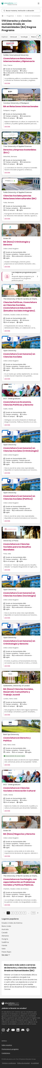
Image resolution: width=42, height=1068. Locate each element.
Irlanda (4, 945)
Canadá (4, 932)
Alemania (5, 936)
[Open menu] (38, 3)
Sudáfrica (5, 942)
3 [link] (16, 913)
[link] (37, 913)
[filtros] (38, 37)
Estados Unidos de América (12, 923)
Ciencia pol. (13, 37)
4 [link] (20, 913)
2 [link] (12, 913)
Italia (3, 949)
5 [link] (24, 913)
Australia (5, 929)
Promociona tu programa (10, 1049)
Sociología (24, 37)
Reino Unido (6, 926)
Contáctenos (6, 1053)
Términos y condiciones (9, 1063)
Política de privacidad (23, 1063)
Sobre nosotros (7, 1045)
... (28, 913)
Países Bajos (6, 952)
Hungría (5, 939)
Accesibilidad (35, 1063)
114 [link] (33, 913)
